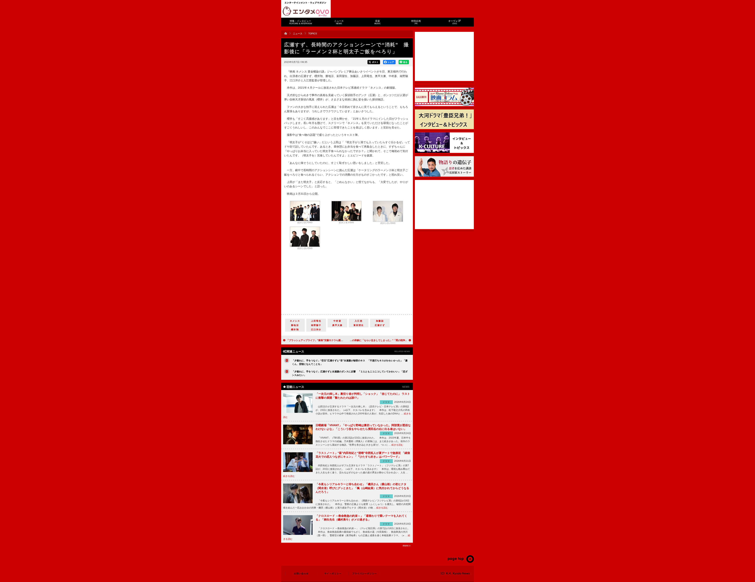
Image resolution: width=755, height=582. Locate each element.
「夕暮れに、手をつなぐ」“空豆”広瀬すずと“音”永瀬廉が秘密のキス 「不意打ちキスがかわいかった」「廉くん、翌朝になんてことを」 (350, 362)
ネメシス (295, 321)
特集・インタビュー (300, 22)
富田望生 (359, 325)
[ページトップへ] (460, 562)
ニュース (339, 22)
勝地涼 (295, 325)
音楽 (377, 22)
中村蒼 (337, 321)
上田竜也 (316, 321)
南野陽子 (316, 325)
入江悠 (359, 321)
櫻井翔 (295, 329)
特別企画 (416, 22)
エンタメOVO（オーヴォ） (306, 11)
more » (407, 545)
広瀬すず (380, 325)
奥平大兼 (337, 325)
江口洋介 (316, 329)
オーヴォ (453, 22)
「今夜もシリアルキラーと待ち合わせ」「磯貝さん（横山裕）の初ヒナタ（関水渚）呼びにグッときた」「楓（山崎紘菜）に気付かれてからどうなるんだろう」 (362, 488)
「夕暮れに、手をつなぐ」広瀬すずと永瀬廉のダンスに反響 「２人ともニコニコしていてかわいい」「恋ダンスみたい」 (350, 373)
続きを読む (397, 444)
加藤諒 (380, 321)
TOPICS (312, 33)
